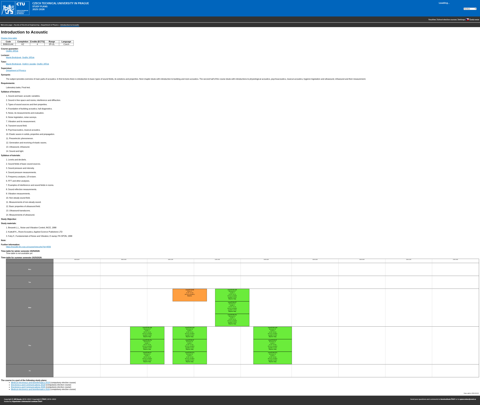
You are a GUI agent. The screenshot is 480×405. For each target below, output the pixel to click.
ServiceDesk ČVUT (447, 399)
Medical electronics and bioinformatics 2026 (30, 389)
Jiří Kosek (18, 399)
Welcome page (6, 25)
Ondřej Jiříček (12, 51)
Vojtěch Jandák (29, 64)
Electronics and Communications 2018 (28, 385)
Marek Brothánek (13, 57)
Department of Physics (49, 25)
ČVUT (44, 399)
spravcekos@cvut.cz (468, 399)
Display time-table (9, 38)
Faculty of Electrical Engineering (26, 25)
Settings (461, 19)
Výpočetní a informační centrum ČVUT (27, 401)
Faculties (432, 19)
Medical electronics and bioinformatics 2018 (30, 383)
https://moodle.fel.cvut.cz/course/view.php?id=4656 (28, 247)
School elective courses (447, 19)
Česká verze (474, 19)
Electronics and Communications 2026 (28, 387)
